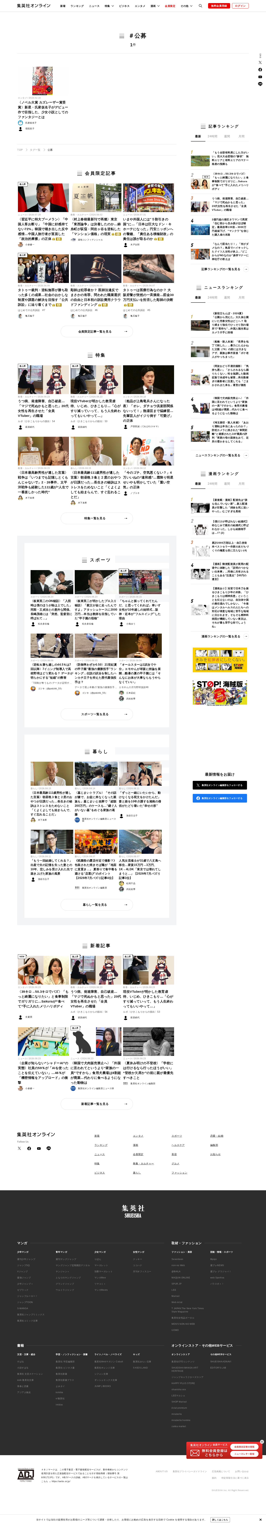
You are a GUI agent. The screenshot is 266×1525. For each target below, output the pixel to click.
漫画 (135, 1145)
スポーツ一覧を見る (95, 714)
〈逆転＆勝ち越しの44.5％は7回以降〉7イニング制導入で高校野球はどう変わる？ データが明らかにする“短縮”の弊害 (52, 671)
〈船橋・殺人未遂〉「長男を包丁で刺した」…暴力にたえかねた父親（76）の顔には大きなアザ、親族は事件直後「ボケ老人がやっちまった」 (230, 349)
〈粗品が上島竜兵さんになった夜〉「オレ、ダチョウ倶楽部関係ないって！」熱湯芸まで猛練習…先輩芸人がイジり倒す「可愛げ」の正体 (148, 410)
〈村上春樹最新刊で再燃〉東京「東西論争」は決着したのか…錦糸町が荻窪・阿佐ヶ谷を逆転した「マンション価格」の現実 (96, 226)
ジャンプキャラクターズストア (187, 1377)
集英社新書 (61, 1374)
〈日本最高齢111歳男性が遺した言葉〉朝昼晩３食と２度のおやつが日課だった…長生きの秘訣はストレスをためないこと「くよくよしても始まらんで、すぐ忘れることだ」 (96, 485)
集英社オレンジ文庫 (104, 1368)
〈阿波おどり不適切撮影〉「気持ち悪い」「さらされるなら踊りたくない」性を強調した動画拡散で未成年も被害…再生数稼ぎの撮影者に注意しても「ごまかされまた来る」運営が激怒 (230, 375)
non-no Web (178, 1265)
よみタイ (60, 1386)
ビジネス (124, 6)
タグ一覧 (35, 149)
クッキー (137, 1259)
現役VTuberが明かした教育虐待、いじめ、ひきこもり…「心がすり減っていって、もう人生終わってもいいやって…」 (96, 408)
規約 (214, 1478)
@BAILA (176, 1271)
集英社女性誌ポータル (183, 1318)
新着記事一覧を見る (95, 1103)
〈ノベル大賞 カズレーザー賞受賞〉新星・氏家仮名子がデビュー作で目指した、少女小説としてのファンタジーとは (43, 110)
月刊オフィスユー (142, 1271)
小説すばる (23, 1368)
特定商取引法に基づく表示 (235, 1478)
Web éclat (177, 1302)
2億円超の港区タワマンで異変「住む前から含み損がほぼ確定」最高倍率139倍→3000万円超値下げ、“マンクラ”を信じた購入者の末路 (230, 227)
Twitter (260, 62)
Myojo (213, 1259)
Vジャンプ (22, 1271)
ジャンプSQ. (23, 1265)
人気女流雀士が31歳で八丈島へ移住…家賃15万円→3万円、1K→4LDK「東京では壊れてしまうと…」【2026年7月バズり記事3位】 (140, 869)
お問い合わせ (242, 1471)
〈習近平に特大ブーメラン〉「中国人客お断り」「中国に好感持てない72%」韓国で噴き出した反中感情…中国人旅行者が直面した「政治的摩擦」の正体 (43, 229)
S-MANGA (22, 1308)
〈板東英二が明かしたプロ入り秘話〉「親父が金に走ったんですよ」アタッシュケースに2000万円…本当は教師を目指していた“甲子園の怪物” (96, 609)
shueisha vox (179, 1389)
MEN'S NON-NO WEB (183, 1324)
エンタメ (140, 6)
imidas (59, 1404)
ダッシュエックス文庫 (105, 1380)
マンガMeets (101, 1290)
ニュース (94, 6)
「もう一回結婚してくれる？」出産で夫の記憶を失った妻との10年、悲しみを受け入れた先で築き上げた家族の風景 (52, 867)
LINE (260, 84)
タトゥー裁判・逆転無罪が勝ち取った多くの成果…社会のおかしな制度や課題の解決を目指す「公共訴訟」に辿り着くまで (43, 297)
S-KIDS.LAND (140, 1368)
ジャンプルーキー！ (27, 1296)
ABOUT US (162, 1471)
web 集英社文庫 (25, 1380)
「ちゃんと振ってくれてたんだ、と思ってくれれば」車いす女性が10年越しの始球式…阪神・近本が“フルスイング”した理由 (140, 609)
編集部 (214, 1145)
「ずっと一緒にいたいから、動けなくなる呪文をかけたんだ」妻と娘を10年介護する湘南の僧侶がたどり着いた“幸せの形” (140, 799)
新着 (63, 6)
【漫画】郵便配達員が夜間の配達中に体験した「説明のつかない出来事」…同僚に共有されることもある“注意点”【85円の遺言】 (230, 571)
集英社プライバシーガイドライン (190, 1471)
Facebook (260, 69)
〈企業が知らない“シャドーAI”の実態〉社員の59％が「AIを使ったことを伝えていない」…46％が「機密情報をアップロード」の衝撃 (43, 1072)
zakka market (179, 1426)
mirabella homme (181, 1420)
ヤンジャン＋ (62, 1271)
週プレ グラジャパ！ (220, 1271)
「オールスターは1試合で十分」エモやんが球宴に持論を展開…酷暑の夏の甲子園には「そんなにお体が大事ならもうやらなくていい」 (140, 673)
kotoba (59, 1392)
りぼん (97, 1259)
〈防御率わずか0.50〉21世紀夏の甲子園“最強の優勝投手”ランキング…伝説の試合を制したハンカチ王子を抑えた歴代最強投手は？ (96, 673)
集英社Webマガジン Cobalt (108, 1361)
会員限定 (170, 6)
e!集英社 (60, 1398)
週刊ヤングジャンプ (66, 1259)
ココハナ (137, 1265)
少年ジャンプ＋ (25, 1284)
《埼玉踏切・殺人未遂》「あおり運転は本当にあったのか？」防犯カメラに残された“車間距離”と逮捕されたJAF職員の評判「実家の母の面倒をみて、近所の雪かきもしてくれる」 (230, 432)
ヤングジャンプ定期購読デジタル (73, 1265)
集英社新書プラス (65, 1380)
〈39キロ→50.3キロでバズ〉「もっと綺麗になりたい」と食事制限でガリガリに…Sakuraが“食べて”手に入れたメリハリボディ (43, 999)
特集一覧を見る (95, 518)
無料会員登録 (219, 5)
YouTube (260, 77)
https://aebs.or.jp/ (61, 1481)
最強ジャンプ (24, 1277)
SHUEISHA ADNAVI (220, 1361)
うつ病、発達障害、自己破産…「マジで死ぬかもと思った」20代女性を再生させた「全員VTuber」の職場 (43, 408)
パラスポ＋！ (217, 1284)
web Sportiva (217, 1277)
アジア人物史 (24, 1392)
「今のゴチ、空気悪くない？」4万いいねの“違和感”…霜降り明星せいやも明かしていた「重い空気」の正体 (148, 480)
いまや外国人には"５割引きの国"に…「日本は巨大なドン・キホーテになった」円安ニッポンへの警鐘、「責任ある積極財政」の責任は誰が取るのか (148, 229)
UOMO (175, 1330)
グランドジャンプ (65, 1284)
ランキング (77, 6)
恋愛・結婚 (216, 1135)
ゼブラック (23, 1290)
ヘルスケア (178, 1145)
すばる (20, 1361)
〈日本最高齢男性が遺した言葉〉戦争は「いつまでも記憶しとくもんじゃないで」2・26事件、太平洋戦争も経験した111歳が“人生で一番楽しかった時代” (43, 482)
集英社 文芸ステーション (30, 1374)
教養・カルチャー (80, 214)
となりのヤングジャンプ (68, 1277)
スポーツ (35, 597)
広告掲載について (221, 1471)
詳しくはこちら (220, 1519)
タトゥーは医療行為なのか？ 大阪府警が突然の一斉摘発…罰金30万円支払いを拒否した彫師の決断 (148, 297)
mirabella (177, 1414)
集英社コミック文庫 (27, 1320)
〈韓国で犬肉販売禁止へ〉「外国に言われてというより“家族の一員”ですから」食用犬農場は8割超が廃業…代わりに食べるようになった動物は (96, 1072)
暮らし (74, 468)
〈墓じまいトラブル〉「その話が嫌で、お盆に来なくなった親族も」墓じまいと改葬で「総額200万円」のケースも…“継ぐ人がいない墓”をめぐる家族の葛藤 (96, 803)
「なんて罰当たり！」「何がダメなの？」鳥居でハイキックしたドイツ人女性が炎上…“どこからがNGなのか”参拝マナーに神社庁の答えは (230, 251)
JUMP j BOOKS (102, 1386)
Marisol (176, 1296)
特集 (97, 1163)
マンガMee (100, 1277)
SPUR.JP (176, 1284)
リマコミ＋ (100, 1284)
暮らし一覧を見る (95, 904)
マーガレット (101, 1265)
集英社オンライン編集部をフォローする (222, 785)
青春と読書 (23, 1386)
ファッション (179, 1172)
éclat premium (179, 1408)
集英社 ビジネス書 (65, 1368)
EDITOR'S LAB (218, 1368)
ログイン (240, 5)
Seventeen (177, 1259)
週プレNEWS (217, 1265)
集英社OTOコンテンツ (183, 1361)
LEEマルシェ (178, 1395)
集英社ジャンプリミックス (31, 1314)
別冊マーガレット (103, 1271)
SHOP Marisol (179, 1402)
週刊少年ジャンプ (26, 1259)
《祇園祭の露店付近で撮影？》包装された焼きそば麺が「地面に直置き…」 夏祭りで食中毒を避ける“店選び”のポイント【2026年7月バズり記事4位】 (96, 869)
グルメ (176, 1163)
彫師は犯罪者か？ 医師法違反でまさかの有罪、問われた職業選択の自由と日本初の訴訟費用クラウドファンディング (96, 297)
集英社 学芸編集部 (65, 1361)
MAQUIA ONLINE (181, 1277)
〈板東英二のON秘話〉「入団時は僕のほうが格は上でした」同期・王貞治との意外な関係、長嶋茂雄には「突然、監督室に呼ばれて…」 (51, 609)
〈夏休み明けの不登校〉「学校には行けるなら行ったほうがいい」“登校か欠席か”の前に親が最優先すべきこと (148, 1070)
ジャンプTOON (25, 1302)
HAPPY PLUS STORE (183, 1383)
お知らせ (215, 1154)
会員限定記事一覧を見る (95, 331)
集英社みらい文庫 (142, 1361)
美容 (174, 1154)
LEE (174, 1290)
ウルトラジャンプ (65, 1290)
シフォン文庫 (101, 1374)
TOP (20, 149)
